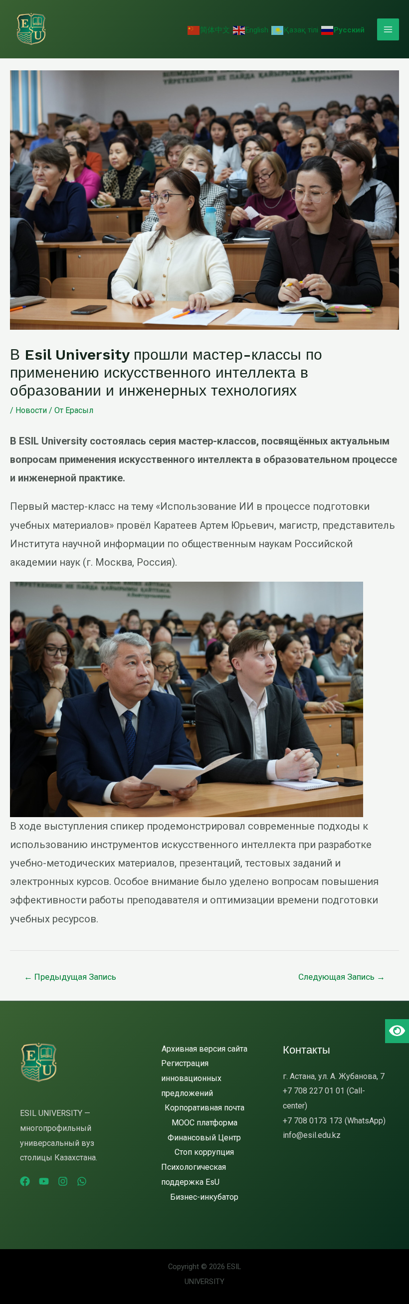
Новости (31, 410)
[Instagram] (63, 1181)
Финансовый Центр (204, 1137)
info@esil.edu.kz (312, 1135)
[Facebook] (25, 1181)
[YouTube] (44, 1181)
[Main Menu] (388, 29)
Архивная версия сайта (204, 1049)
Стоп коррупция (204, 1152)
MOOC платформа (204, 1122)
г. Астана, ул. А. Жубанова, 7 (334, 1076)
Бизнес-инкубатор (204, 1197)
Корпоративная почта (204, 1107)
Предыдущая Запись (70, 977)
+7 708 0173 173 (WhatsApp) (334, 1120)
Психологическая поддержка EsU (193, 1174)
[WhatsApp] (82, 1181)
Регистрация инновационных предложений (191, 1078)
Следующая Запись (341, 977)
